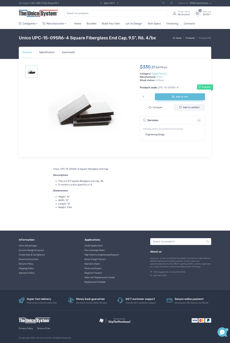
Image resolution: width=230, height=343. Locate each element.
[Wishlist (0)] (163, 3)
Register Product (93, 273)
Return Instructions (29, 259)
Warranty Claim (92, 264)
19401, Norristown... (199, 3)
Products (190, 38)
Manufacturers (55, 23)
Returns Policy (26, 264)
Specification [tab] (46, 52)
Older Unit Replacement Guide (99, 277)
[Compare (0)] (170, 3)
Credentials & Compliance (32, 254)
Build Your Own (111, 23)
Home (77, 23)
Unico (160, 77)
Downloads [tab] (68, 52)
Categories (29, 23)
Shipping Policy (26, 268)
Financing (172, 23)
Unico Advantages (28, 245)
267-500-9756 (39, 3)
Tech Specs (154, 23)
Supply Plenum (159, 73)
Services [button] (153, 120)
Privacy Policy (26, 328)
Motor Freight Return (95, 259)
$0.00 (207, 13)
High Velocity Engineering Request (101, 254)
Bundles (91, 23)
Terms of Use (43, 328)
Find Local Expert (93, 268)
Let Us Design (134, 23)
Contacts (189, 23)
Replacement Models (95, 282)
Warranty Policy (27, 273)
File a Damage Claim (94, 250)
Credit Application (93, 245)
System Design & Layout (31, 250)
